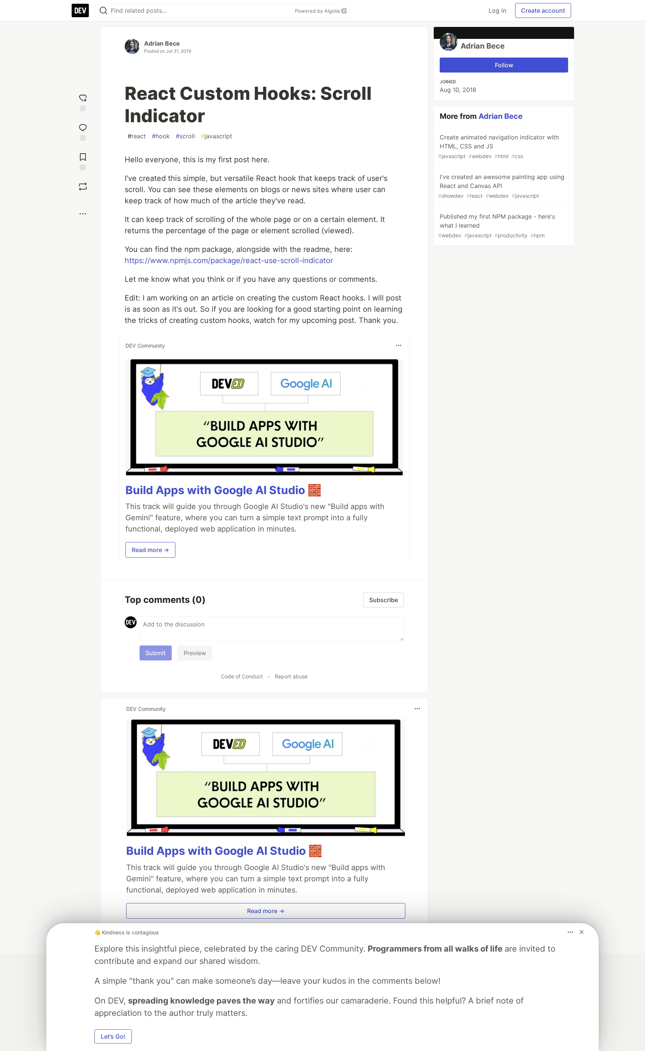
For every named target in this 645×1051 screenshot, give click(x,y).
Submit (156, 653)
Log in (497, 10)
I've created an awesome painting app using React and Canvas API (501, 186)
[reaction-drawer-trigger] (83, 102)
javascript (216, 136)
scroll (185, 136)
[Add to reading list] (83, 161)
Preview (195, 653)
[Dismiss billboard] (581, 932)
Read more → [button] (150, 550)
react (137, 136)
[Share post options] (82, 213)
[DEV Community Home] (80, 10)
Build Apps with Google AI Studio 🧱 (223, 490)
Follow (504, 65)
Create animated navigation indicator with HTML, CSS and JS (498, 146)
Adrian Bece (162, 43)
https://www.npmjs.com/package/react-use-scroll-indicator (229, 260)
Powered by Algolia (318, 11)
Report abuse (291, 676)
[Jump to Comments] (83, 131)
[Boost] (83, 186)
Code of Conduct (242, 676)
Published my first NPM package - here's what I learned (496, 225)
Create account (543, 10)
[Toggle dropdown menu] (399, 345)
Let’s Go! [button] (113, 1036)
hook (161, 136)
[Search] (103, 11)
